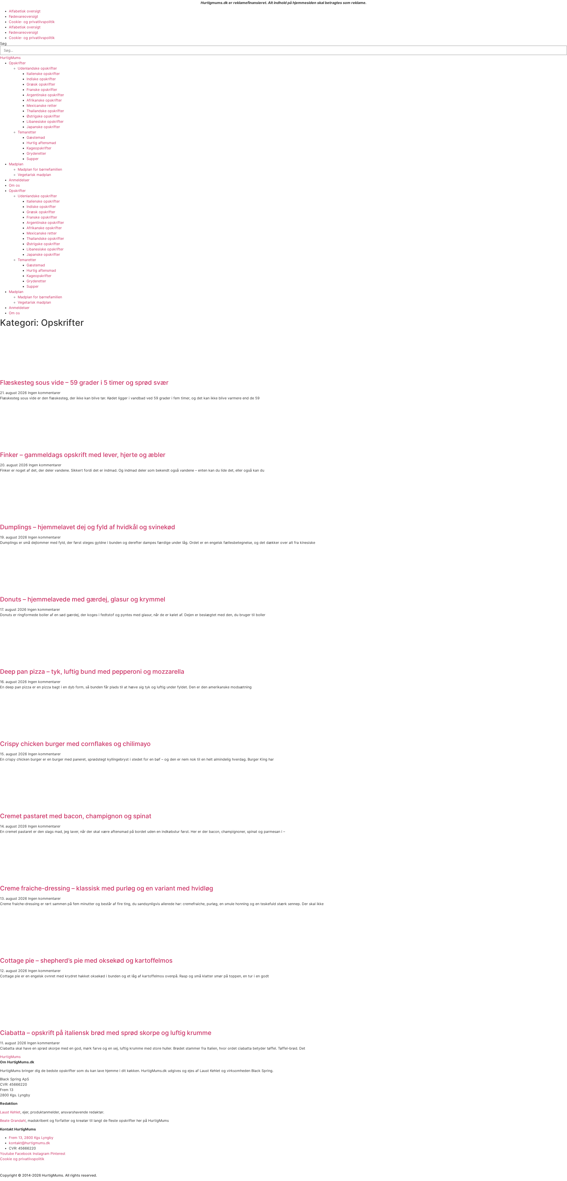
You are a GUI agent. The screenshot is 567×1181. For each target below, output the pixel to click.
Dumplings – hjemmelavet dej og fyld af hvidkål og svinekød (87, 527)
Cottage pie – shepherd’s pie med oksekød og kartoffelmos (86, 960)
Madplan (16, 164)
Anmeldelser (19, 180)
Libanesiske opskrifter (45, 121)
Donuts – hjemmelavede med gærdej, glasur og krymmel (82, 599)
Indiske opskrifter (41, 79)
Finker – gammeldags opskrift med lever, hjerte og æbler (82, 455)
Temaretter (27, 132)
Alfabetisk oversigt (25, 11)
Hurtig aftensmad (41, 143)
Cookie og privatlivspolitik (22, 1159)
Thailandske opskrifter (45, 111)
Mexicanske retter (42, 105)
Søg (3, 43)
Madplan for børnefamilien (40, 169)
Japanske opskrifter (43, 127)
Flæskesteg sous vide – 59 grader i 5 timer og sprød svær (84, 382)
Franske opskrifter (42, 89)
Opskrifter (17, 63)
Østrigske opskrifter (43, 116)
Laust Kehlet (10, 1112)
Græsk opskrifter (41, 84)
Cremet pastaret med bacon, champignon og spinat (75, 816)
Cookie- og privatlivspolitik (32, 22)
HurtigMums (10, 57)
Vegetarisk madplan (34, 174)
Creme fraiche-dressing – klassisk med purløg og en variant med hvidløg (106, 888)
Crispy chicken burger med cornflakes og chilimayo (75, 744)
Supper (33, 158)
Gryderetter (36, 153)
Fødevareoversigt (23, 16)
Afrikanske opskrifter (44, 100)
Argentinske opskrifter (45, 95)
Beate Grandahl (13, 1120)
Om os (14, 185)
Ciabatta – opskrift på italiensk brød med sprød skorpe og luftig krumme (105, 1033)
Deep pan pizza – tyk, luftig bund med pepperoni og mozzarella (92, 671)
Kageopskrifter (39, 148)
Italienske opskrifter (43, 73)
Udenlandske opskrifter (37, 68)
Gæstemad (36, 137)
